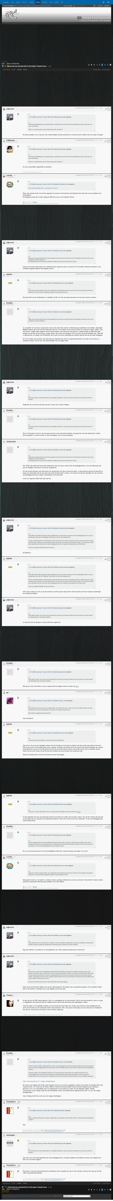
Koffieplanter (10, 140)
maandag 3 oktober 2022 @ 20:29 (84, 410)
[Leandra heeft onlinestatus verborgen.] (4, 176)
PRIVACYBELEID (7, 1196)
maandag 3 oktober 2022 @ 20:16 (84, 175)
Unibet (13, 69)
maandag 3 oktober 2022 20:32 (45, 608)
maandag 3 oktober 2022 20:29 (45, 528)
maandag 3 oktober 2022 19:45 (45, 184)
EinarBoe (9, 303)
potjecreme (10, 109)
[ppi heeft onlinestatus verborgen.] (4, 692)
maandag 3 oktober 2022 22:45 (45, 1062)
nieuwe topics (106, 69)
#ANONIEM (10, 1135)
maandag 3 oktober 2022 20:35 (45, 804)
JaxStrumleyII (10, 442)
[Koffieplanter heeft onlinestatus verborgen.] (4, 141)
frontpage (6, 2)
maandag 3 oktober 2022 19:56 (45, 117)
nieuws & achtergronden (13, 64)
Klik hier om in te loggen (21, 5)
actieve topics (97, 69)
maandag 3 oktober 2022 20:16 (45, 250)
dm (62, 2)
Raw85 (60, 1110)
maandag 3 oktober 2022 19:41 (45, 1110)
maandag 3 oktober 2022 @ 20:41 (84, 826)
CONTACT (36, 1196)
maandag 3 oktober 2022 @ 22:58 (84, 1165)
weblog (32, 2)
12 (104, 65)
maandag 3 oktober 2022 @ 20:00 (84, 108)
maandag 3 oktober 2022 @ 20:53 (84, 955)
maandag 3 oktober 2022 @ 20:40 (84, 795)
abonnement (6, 69)
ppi (7, 692)
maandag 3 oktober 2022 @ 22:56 (84, 1134)
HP (26, 466)
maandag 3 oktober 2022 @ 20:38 (84, 723)
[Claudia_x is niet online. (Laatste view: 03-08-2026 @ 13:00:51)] (4, 995)
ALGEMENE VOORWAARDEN (23, 1196)
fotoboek (44, 2)
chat (50, 2)
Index (3, 64)
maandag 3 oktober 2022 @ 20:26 (84, 274)
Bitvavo (25, 69)
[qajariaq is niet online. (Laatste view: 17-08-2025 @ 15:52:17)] (4, 275)
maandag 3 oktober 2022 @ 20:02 (84, 140)
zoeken (56, 2)
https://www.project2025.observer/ (54, 1131)
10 (99, 65)
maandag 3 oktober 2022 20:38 (45, 964)
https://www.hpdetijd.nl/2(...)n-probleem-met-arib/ (42, 188)
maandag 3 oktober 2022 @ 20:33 (84, 599)
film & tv (25, 2)
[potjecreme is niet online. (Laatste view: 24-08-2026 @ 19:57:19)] (4, 109)
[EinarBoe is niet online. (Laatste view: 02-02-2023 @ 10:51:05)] (4, 304)
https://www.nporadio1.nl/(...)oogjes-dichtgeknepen (39, 1081)
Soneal (35, 202)
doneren (100, 5)
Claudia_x (61, 700)
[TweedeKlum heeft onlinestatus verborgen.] (4, 1102)
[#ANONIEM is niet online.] (4, 1135)
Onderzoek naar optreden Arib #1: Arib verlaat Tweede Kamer (26, 66)
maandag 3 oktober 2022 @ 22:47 (84, 1053)
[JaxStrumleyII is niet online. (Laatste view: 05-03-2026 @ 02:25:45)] (4, 442)
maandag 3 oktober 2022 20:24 (45, 283)
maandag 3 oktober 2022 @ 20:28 (84, 302)
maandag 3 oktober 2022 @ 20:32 (84, 558)
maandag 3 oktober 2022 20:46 (45, 935)
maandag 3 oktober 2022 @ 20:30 (84, 519)
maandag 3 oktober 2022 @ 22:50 (84, 1101)
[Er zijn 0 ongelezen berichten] (104, 2)
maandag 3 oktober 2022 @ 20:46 (84, 856)
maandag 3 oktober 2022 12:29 (45, 700)
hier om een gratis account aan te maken (40, 5)
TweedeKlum (11, 1102)
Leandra (9, 175)
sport (12, 2)
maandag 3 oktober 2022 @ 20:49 (84, 926)
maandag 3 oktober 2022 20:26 (45, 390)
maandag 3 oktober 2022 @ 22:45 (84, 994)
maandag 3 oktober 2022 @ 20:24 (84, 241)
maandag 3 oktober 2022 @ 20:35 (84, 663)
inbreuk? (107, 5)
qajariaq (60, 117)
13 (107, 65)
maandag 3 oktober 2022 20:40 (45, 835)
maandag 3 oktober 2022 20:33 (45, 733)
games (18, 2)
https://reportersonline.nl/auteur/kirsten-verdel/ (53, 1130)
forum (38, 2)
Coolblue (19, 69)
